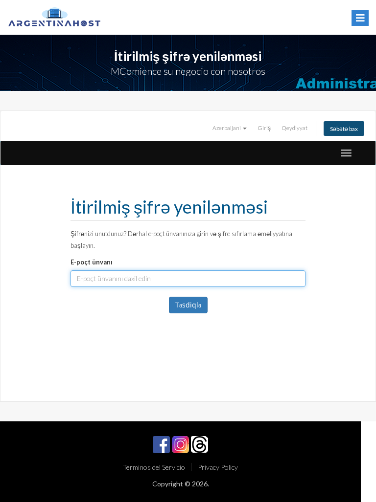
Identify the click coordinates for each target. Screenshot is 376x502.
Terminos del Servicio (154, 467)
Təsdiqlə (188, 304)
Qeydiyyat (294, 127)
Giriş (264, 127)
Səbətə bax (344, 128)
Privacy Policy (218, 467)
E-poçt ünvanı (91, 262)
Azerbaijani (227, 127)
